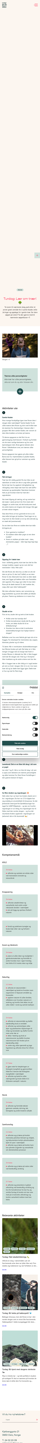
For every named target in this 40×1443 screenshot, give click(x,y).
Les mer (4, 1269)
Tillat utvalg (20, 748)
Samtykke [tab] (7, 693)
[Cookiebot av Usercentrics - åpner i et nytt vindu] (30, 687)
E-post (8, 1420)
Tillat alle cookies (20, 743)
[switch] (35, 723)
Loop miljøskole (4, 5)
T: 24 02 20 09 (9, 1440)
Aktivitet (20, 290)
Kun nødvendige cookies (20, 754)
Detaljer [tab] (20, 693)
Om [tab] (33, 693)
